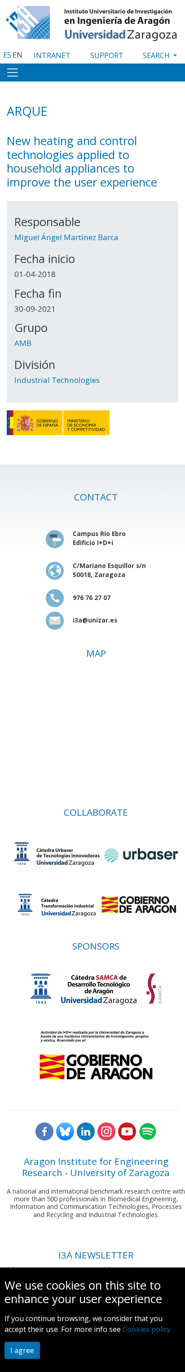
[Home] (92, 21)
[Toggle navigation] (12, 73)
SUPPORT (106, 55)
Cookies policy (147, 1329)
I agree (22, 1350)
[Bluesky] (65, 1131)
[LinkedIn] (86, 1131)
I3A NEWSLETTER (95, 1255)
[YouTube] (127, 1131)
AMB (22, 343)
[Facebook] (44, 1131)
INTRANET (52, 55)
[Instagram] (106, 1131)
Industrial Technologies (57, 380)
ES (7, 55)
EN (17, 55)
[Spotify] (148, 1131)
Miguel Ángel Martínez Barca (66, 237)
